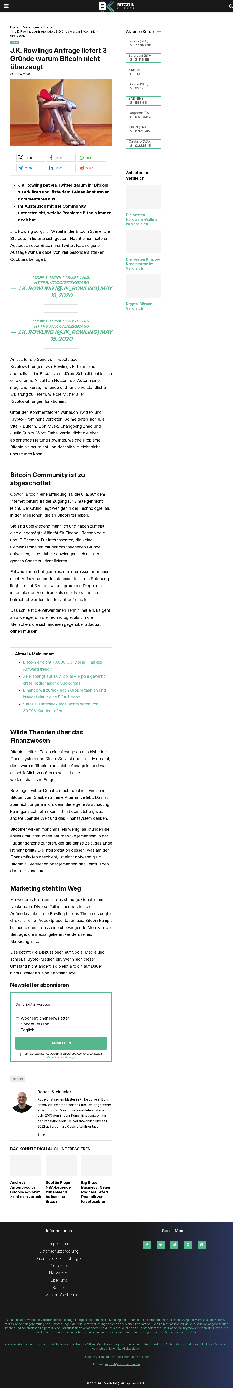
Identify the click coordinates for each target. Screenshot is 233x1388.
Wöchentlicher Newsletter (44, 1018)
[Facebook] (147, 1245)
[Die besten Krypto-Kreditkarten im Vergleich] (143, 242)
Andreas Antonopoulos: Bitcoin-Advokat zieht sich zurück (25, 1189)
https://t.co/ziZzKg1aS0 (61, 282)
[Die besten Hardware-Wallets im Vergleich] (143, 197)
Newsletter (59, 1273)
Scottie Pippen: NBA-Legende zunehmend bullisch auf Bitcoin (60, 1192)
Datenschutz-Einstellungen (59, 1258)
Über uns (59, 1280)
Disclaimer (59, 1265)
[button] (30, 158)
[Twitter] (161, 1245)
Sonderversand (34, 1024)
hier (146, 1356)
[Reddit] (202, 1245)
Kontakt (59, 1287)
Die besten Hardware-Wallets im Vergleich (142, 219)
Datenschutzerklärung (58, 1057)
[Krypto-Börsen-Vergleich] (143, 286)
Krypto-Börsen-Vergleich (140, 306)
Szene (14, 42)
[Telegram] (174, 1245)
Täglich (27, 1030)
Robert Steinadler (54, 1091)
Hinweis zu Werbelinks (58, 1294)
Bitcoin (18, 1079)
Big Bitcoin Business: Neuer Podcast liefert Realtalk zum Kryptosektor (96, 1192)
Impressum (59, 1243)
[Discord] (188, 1245)
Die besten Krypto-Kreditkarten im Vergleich (143, 264)
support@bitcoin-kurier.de (122, 1364)
